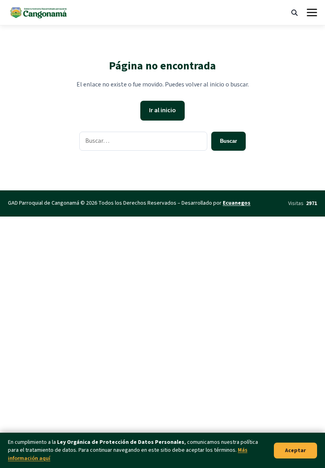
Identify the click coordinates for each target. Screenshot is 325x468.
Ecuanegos (236, 203)
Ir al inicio (162, 110)
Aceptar (295, 451)
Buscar (228, 141)
